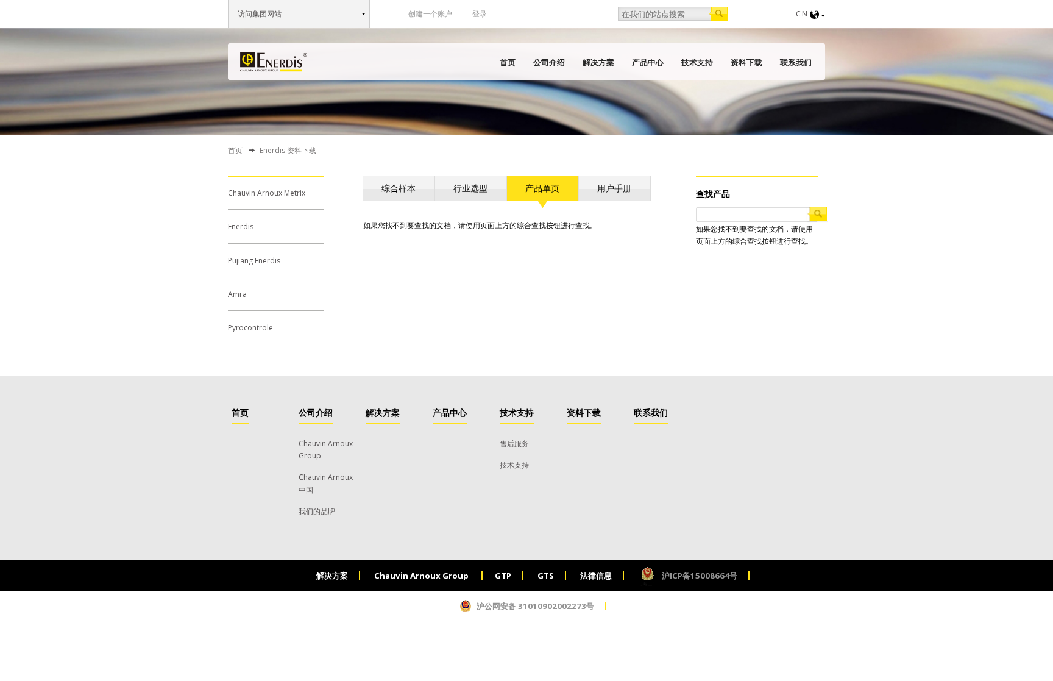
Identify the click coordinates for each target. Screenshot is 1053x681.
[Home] (273, 62)
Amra (237, 294)
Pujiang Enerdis (254, 260)
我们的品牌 (317, 511)
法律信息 (596, 575)
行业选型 (470, 188)
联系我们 (796, 62)
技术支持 (697, 62)
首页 (508, 62)
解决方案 (598, 62)
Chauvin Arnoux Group (422, 575)
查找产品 (713, 193)
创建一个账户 (430, 14)
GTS (545, 575)
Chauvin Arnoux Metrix (266, 193)
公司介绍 (549, 62)
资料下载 (746, 62)
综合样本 (398, 188)
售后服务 (514, 443)
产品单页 (542, 188)
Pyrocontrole (250, 328)
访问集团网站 (260, 14)
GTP (503, 575)
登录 (479, 14)
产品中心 (648, 62)
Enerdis (241, 226)
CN (802, 14)
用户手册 (614, 188)
